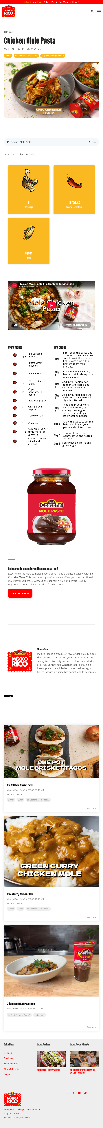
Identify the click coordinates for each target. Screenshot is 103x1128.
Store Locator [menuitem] (11, 1063)
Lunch (20, 799)
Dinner (8, 55)
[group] (51, 142)
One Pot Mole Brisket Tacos (20, 785)
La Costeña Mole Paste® (26, 55)
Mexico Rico (10, 49)
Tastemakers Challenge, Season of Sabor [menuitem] (22, 1109)
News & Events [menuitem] (11, 1068)
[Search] (92, 11)
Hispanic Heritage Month (53, 55)
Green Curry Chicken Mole (20, 894)
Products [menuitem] (8, 1058)
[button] (99, 10)
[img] (89, 142)
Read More (91, 808)
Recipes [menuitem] (8, 1052)
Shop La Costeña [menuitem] (11, 1113)
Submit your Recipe (33, 2)
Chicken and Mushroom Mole (21, 1003)
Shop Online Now (20, 593)
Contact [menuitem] (8, 1074)
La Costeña (39, 1015)
